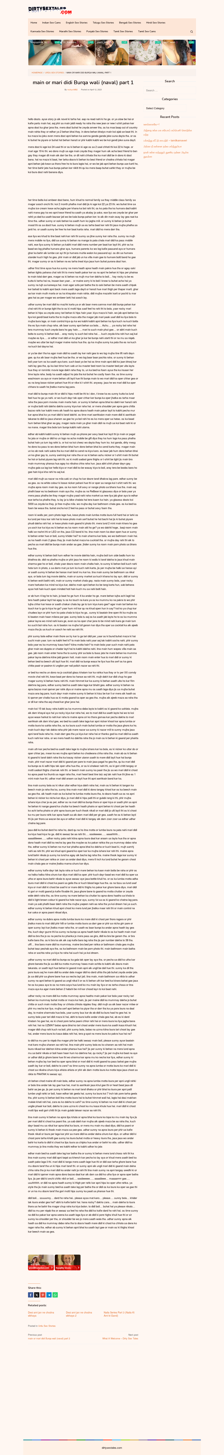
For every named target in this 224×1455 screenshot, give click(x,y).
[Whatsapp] (55, 1294)
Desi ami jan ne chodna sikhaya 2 (79, 1314)
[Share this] (30, 1294)
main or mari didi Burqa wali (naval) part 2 (49, 1336)
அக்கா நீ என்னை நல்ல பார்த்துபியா (163, 146)
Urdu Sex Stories (47, 1325)
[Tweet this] (36, 1294)
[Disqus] (83, 1391)
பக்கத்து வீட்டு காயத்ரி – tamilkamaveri (165, 140)
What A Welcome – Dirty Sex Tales (120, 1336)
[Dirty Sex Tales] (50, 10)
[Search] (191, 31)
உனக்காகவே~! (151, 124)
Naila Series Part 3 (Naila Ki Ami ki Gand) (119, 1314)
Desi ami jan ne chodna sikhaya (41, 1314)
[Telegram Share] (49, 1294)
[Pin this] (43, 1294)
